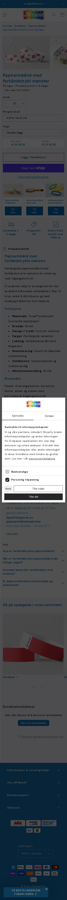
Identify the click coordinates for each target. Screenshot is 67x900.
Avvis (8, 488)
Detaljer (49, 415)
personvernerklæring (42, 458)
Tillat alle (33, 496)
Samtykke (18, 415)
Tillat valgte (38, 488)
